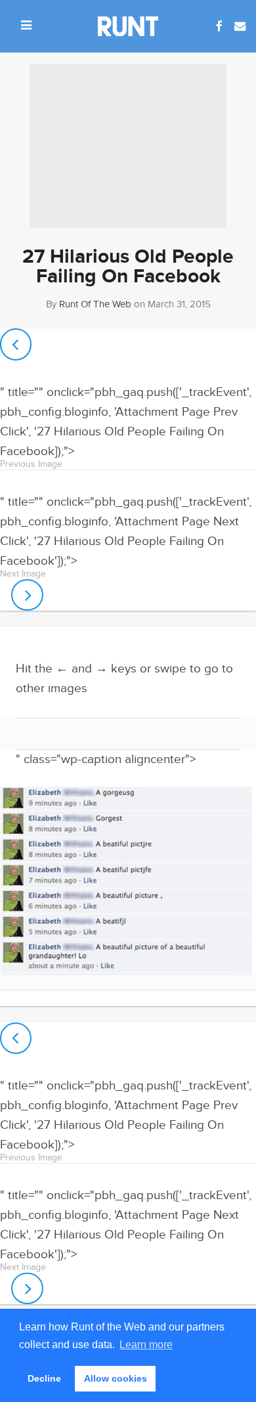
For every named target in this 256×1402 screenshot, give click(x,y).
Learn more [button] (146, 1344)
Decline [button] (44, 1378)
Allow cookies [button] (115, 1378)
